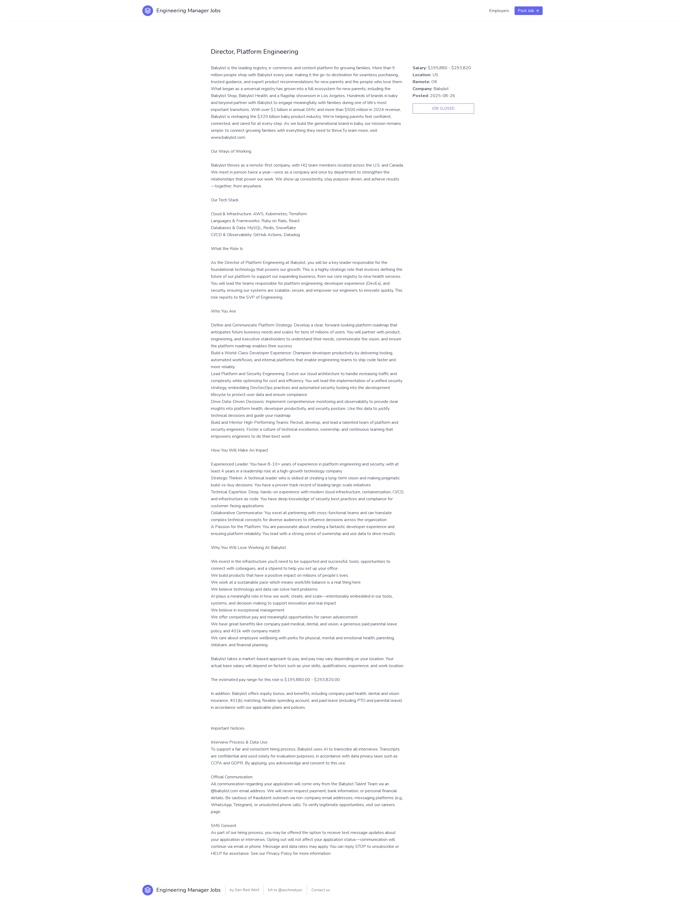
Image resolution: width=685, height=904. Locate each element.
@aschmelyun (290, 890)
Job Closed (443, 108)
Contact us (320, 890)
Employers (499, 11)
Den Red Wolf (247, 890)
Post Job (526, 11)
